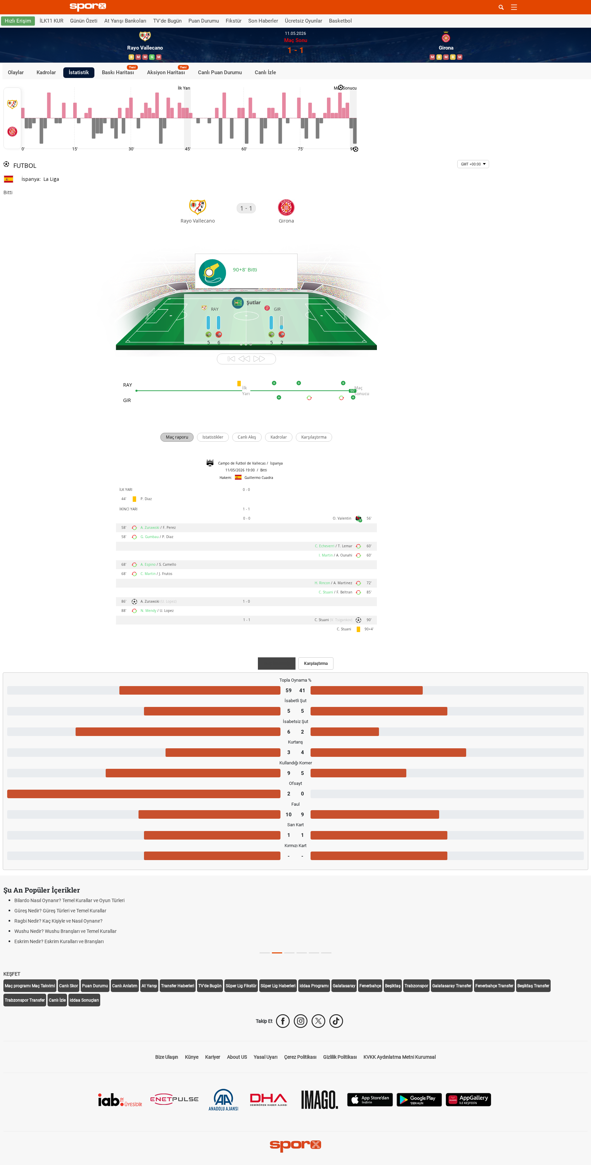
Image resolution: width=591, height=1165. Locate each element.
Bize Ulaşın (166, 1057)
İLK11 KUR (51, 21)
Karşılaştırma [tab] (316, 663)
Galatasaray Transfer (451, 985)
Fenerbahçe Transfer (494, 985)
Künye (191, 1057)
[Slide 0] (265, 953)
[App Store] (370, 1099)
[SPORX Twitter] (318, 1021)
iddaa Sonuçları (84, 1000)
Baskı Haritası (119, 71)
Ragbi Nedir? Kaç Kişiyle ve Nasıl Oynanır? (58, 921)
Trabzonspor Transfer (25, 1000)
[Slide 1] (277, 953)
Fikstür (233, 21)
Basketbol (340, 21)
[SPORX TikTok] (336, 1021)
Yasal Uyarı (265, 1057)
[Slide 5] (326, 953)
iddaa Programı (314, 985)
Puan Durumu (203, 21)
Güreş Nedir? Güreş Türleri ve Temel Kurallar (60, 910)
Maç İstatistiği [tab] (277, 663)
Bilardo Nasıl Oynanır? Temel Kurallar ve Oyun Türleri (69, 900)
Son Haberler (263, 21)
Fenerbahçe (370, 985)
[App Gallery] (468, 1099)
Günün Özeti (83, 21)
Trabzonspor (416, 985)
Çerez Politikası (300, 1057)
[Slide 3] (302, 953)
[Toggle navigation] (514, 7)
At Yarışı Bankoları (125, 21)
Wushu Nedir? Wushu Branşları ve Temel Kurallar (65, 931)
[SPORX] (295, 1146)
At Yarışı (149, 985)
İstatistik (79, 72)
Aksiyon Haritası (167, 71)
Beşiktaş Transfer (533, 985)
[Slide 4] (314, 953)
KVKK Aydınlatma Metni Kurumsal (400, 1057)
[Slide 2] (289, 953)
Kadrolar (46, 72)
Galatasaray (344, 985)
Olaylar (16, 72)
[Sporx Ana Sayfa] (89, 7)
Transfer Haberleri (177, 985)
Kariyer (212, 1057)
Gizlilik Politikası (340, 1057)
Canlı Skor (68, 985)
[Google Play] (419, 1099)
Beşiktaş (392, 985)
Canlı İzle (265, 72)
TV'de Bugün (167, 21)
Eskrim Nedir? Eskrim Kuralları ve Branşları (59, 941)
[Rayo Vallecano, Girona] (12, 118)
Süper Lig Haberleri (278, 985)
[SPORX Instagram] (300, 1021)
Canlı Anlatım (124, 985)
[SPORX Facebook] (282, 1021)
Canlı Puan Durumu (220, 72)
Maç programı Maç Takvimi (30, 985)
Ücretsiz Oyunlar (303, 21)
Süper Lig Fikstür (241, 985)
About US (237, 1057)
